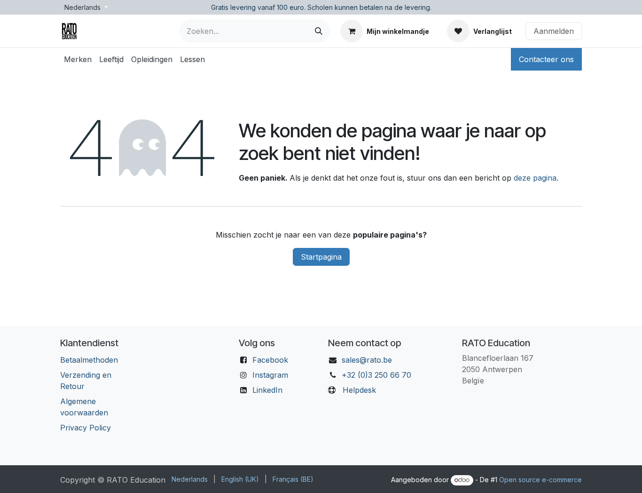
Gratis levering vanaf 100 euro (257, 7)
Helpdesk (359, 390)
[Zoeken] (318, 31)
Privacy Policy (85, 427)
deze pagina (535, 178)
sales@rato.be (367, 360)
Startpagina (321, 257)
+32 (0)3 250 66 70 (376, 375)
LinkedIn (267, 390)
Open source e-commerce (540, 480)
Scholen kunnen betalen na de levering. (369, 7)
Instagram (270, 375)
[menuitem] (77, 59)
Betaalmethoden (89, 360)
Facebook (270, 360)
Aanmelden (553, 31)
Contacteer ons (546, 59)
